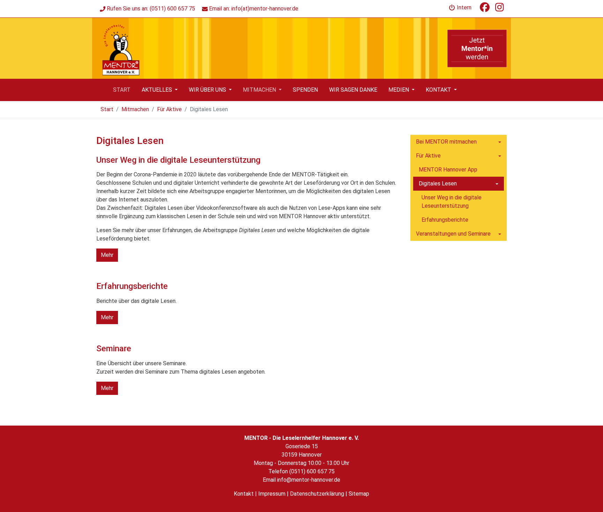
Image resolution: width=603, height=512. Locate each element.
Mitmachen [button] (260, 89)
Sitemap (359, 493)
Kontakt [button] (439, 89)
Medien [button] (399, 89)
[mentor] (120, 48)
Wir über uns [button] (208, 89)
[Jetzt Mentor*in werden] (477, 48)
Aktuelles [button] (157, 89)
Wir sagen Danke (353, 89)
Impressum (271, 493)
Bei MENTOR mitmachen (446, 141)
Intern (463, 7)
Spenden (305, 89)
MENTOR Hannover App (448, 169)
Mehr (107, 255)
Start (122, 89)
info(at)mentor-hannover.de (264, 8)
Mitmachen (135, 109)
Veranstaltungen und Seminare (453, 233)
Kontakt (244, 493)
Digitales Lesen (438, 183)
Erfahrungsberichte (445, 219)
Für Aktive (169, 109)
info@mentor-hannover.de (308, 479)
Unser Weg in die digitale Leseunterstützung (452, 201)
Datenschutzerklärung (317, 493)
